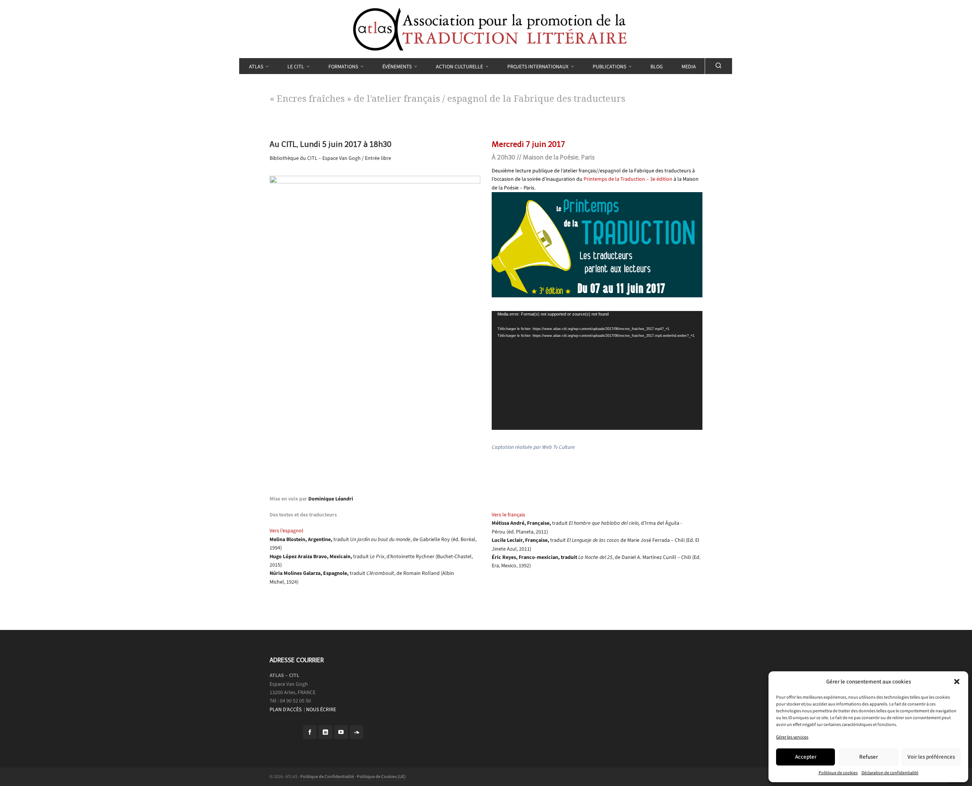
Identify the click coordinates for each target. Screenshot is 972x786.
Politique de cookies (838, 773)
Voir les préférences (931, 757)
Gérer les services (792, 737)
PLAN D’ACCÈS (286, 709)
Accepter (805, 757)
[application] (597, 370)
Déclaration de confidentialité (890, 773)
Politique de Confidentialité (327, 776)
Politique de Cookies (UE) (381, 776)
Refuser (868, 757)
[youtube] (341, 732)
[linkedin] (325, 732)
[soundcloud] (356, 732)
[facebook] (310, 732)
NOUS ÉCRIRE (321, 709)
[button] (957, 681)
